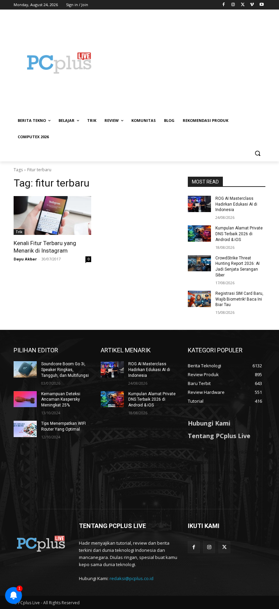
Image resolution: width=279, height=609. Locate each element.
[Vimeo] (252, 5)
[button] (257, 153)
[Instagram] (233, 5)
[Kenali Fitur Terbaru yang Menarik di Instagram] (52, 215)
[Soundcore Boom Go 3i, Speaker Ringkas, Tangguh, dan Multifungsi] (25, 369)
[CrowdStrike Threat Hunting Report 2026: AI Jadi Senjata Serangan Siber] (199, 263)
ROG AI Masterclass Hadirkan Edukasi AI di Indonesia (236, 204)
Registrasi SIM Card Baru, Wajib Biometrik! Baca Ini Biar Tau (239, 299)
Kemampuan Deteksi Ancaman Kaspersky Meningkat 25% (60, 399)
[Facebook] (224, 5)
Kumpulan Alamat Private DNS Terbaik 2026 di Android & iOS (239, 234)
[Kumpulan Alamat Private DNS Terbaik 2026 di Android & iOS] (199, 233)
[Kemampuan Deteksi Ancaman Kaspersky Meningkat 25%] (25, 399)
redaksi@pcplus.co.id (131, 578)
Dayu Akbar (25, 258)
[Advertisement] (185, 63)
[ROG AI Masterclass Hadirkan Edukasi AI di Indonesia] (199, 204)
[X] (243, 5)
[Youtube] (261, 5)
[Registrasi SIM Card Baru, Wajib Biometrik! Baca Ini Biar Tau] (199, 299)
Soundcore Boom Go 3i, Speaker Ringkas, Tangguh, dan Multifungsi (65, 370)
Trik (19, 231)
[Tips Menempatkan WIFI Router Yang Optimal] (25, 429)
